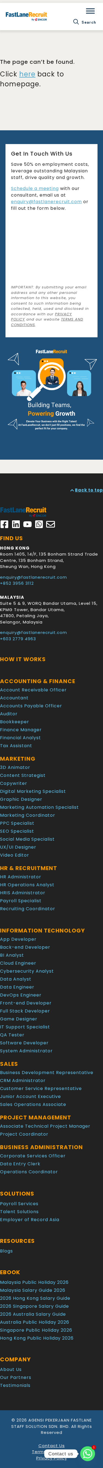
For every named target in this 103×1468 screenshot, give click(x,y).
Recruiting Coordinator (27, 909)
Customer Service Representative (41, 1088)
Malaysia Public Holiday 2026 (34, 1282)
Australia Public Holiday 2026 (34, 1322)
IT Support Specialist (25, 1027)
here (27, 74)
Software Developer (24, 1043)
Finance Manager (21, 730)
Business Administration (41, 1147)
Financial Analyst (20, 738)
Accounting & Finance (37, 681)
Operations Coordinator (29, 1172)
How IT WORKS (23, 659)
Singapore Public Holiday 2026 (36, 1330)
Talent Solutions (19, 1211)
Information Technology (42, 930)
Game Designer (18, 1019)
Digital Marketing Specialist (33, 791)
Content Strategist (23, 775)
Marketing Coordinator (27, 815)
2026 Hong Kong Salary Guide (35, 1298)
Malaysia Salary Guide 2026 (32, 1290)
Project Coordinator (24, 1134)
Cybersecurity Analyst (27, 971)
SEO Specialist (17, 831)
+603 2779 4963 (18, 639)
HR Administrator (20, 877)
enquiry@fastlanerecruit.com (46, 201)
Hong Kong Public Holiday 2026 (37, 1338)
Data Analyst (15, 979)
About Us (11, 1369)
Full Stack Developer (25, 1011)
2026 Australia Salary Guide (33, 1314)
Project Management (35, 1117)
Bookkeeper (14, 722)
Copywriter (13, 783)
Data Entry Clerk (20, 1164)
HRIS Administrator (22, 893)
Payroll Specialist (20, 901)
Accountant (14, 698)
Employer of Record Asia (29, 1219)
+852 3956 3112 (17, 583)
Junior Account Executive (30, 1096)
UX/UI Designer (18, 847)
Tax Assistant (16, 746)
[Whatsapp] (87, 1453)
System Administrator (26, 1051)
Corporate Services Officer (33, 1156)
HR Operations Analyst (27, 885)
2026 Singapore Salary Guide (34, 1306)
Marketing (17, 759)
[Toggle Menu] (90, 10)
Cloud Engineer (18, 963)
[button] (84, 21)
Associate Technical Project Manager (45, 1126)
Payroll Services (19, 1204)
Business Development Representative (46, 1072)
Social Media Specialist (27, 839)
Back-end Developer (25, 947)
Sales (9, 1064)
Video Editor (14, 855)
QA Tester (12, 1035)
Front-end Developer (26, 1003)
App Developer (18, 939)
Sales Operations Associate (33, 1104)
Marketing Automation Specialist (39, 807)
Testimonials (15, 1385)
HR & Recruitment (28, 868)
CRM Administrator (23, 1080)
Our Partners (15, 1377)
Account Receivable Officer (33, 690)
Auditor (9, 714)
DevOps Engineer (20, 995)
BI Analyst (12, 955)
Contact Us (51, 1445)
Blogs (6, 1251)
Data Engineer (17, 987)
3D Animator (15, 767)
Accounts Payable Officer (31, 706)
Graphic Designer (21, 799)
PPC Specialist (17, 823)
